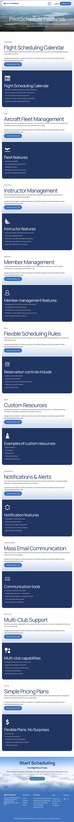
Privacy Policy (56, 801)
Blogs (24, 805)
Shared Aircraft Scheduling (41, 801)
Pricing (25, 803)
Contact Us (55, 799)
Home (25, 798)
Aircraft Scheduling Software (42, 798)
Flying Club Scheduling (40, 803)
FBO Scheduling (38, 805)
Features (25, 801)
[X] (68, 799)
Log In (57, 4)
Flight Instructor (38, 807)
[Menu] (49, 3)
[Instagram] (65, 799)
